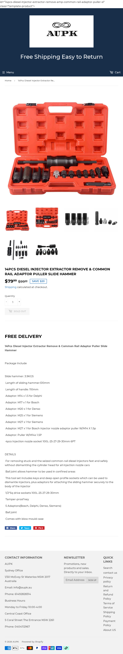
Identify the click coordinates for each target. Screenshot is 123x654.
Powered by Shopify (32, 641)
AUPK (16, 641)
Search (107, 567)
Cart (117, 72)
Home (8, 80)
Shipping (10, 287)
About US (109, 630)
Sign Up (92, 580)
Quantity (10, 296)
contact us (110, 572)
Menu (10, 72)
